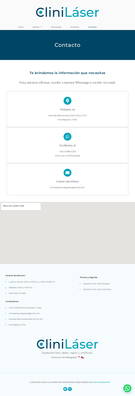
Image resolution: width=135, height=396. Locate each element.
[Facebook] (65, 389)
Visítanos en (67, 109)
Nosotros (75, 27)
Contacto (92, 27)
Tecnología (56, 27)
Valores (35, 27)
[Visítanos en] (67, 101)
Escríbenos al (67, 145)
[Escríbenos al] (67, 137)
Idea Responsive (101, 382)
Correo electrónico (67, 181)
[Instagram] (70, 389)
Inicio (20, 27)
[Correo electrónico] (67, 173)
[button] (127, 388)
